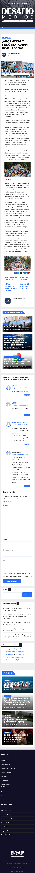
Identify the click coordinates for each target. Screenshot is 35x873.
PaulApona (9, 657)
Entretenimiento (6, 784)
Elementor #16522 (12, 326)
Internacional (8, 336)
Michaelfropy (10, 651)
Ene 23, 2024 (9, 707)
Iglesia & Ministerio (7, 772)
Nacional (4, 760)
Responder (27, 395)
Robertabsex (10, 654)
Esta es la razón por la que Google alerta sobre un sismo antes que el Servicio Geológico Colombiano (17, 616)
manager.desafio (15, 53)
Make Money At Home (18, 422)
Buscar (5, 589)
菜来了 (14, 386)
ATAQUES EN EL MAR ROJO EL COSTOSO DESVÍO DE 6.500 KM (17, 685)
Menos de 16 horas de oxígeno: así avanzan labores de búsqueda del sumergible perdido (16, 341)
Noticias (9, 37)
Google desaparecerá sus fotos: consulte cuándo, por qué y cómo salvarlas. (17, 361)
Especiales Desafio (7, 819)
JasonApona (10, 660)
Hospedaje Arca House (17, 867)
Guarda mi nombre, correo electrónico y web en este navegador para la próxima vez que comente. (17, 575)
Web (4, 560)
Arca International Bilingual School (17, 863)
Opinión (3, 796)
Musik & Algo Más (6, 835)
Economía (4, 776)
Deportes (4, 792)
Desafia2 (4, 827)
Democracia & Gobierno (8, 768)
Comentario (6, 505)
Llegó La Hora (18, 649)
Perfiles (3, 786)
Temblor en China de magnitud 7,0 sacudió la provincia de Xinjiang (15, 719)
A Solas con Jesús (6, 811)
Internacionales (5, 764)
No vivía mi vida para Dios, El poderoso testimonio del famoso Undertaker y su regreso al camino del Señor (11, 284)
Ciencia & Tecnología (9, 357)
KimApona (9, 649)
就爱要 (14, 403)
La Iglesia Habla (6, 815)
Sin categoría (8, 680)
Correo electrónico (8, 550)
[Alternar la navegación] (19, 28)
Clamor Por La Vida (7, 823)
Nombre (5, 539)
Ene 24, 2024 (9, 689)
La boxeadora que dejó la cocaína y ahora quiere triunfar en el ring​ (16, 737)
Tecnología (4, 780)
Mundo (4, 37)
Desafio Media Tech (17, 871)
